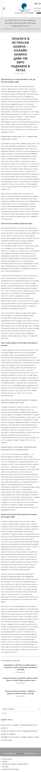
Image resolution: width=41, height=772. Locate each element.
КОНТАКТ (5, 767)
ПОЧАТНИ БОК (7, 759)
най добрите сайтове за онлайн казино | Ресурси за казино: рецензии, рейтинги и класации (20, 667)
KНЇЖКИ (4, 762)
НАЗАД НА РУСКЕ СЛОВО (10, 769)
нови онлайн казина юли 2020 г (17, 206)
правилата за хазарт (22, 422)
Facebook (20, 750)
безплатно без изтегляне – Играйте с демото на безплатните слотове (20, 692)
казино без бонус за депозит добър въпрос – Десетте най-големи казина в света (20, 679)
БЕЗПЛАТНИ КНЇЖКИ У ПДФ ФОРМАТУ (15, 764)
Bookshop (19, 753)
